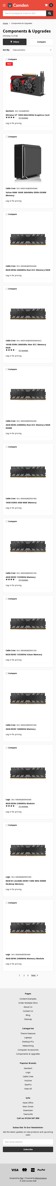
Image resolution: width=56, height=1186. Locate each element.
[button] (15, 42)
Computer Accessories (28, 1049)
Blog (28, 1015)
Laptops (28, 1037)
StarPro (28, 1084)
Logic (28, 1072)
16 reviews (23, 118)
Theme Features (28, 1033)
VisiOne (28, 1080)
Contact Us (28, 1011)
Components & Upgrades (28, 1053)
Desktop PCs (28, 1041)
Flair (21, 1178)
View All (28, 1088)
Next (33, 975)
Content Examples (28, 998)
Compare (41, 42)
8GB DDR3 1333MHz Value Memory (24, 654)
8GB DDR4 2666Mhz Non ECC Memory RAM (28, 270)
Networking (28, 1045)
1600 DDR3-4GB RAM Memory (21, 502)
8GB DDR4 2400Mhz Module (20, 803)
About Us (28, 1006)
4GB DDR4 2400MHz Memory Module (25, 958)
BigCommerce (41, 1178)
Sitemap (28, 1019)
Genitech (28, 1068)
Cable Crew (28, 1076)
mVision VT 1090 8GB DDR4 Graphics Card (28, 115)
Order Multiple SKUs (28, 1002)
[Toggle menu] (4, 5)
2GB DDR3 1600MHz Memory (21, 729)
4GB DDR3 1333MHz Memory (21, 577)
